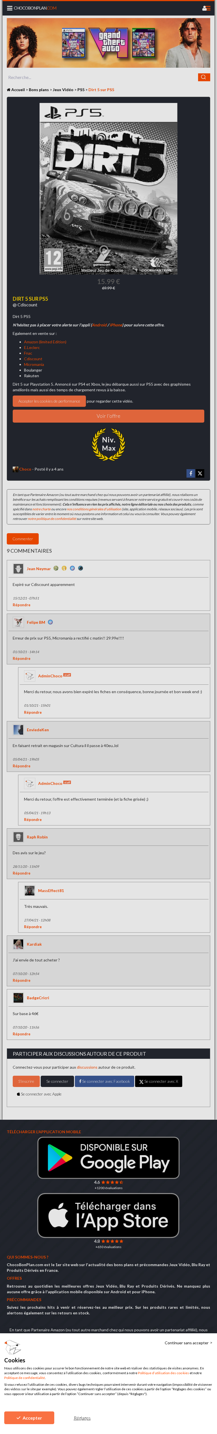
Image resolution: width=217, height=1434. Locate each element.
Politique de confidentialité (24, 1378)
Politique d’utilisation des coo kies (163, 1373)
